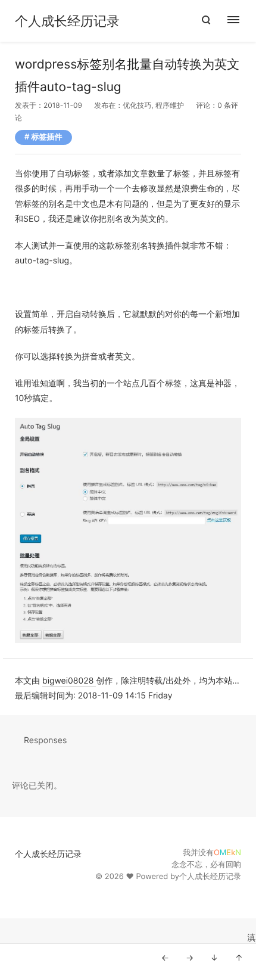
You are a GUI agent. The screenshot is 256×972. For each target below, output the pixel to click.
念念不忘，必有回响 (206, 864)
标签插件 (47, 137)
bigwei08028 (69, 681)
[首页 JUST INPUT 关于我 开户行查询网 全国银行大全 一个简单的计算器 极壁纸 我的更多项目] (239, 21)
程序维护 (169, 105)
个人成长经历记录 (67, 21)
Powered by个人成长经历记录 (188, 876)
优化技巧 (137, 105)
